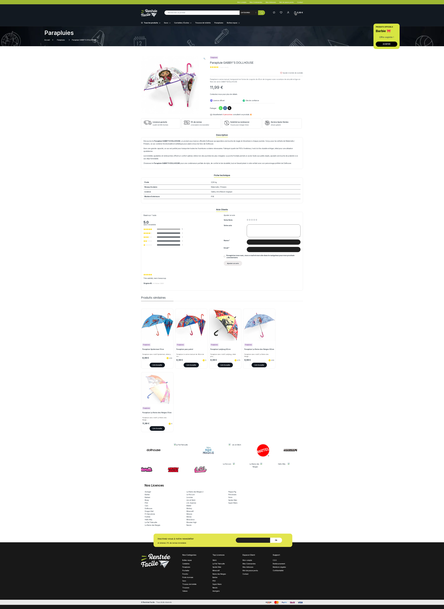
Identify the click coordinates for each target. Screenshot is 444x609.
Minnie (189, 517)
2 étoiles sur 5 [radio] (250, 220)
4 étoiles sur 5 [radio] (254, 220)
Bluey (147, 500)
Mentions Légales (279, 567)
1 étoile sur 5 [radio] (247, 220)
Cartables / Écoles (181, 23)
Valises (185, 591)
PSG (146, 503)
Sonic (230, 497)
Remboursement (279, 564)
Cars (146, 506)
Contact (300, 2)
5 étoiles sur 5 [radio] (256, 220)
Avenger (148, 492)
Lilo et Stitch (191, 500)
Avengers (216, 591)
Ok (276, 540)
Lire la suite (157, 365)
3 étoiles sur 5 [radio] (252, 220)
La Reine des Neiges (152, 525)
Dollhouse (148, 508)
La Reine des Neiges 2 (195, 492)
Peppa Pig (232, 492)
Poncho (185, 574)
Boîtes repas (232, 23)
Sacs (166, 23)
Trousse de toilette (203, 23)
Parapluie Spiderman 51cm (153, 349)
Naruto (189, 525)
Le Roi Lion (191, 495)
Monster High (191, 522)
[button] (204, 58)
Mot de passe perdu (286, 2)
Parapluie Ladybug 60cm (220, 349)
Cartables (186, 564)
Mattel (189, 506)
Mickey (189, 508)
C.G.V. (275, 560)
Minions (189, 514)
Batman (147, 497)
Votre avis (228, 225)
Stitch (215, 560)
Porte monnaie (187, 577)
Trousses (185, 588)
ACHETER (386, 44)
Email (226, 248)
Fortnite (147, 517)
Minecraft (190, 511)
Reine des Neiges (219, 574)
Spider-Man (232, 500)
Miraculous (191, 520)
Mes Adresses (271, 2)
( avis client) (223, 67)
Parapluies (218, 23)
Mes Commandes (256, 2)
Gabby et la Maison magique (221, 192)
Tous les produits (151, 23)
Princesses (232, 495)
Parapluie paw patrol (184, 349)
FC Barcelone (150, 514)
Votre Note (228, 220)
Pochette (185, 570)
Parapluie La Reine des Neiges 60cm (259, 349)
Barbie (147, 495)
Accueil (47, 40)
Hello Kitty (148, 520)
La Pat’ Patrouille (151, 522)
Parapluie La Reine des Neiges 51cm (156, 413)
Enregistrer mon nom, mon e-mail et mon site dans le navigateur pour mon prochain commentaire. (260, 256)
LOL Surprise (191, 503)
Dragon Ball (149, 511)
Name (227, 240)
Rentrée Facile (149, 602)
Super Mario (232, 503)
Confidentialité (278, 570)
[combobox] (202, 12)
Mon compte (241, 2)
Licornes (190, 497)
